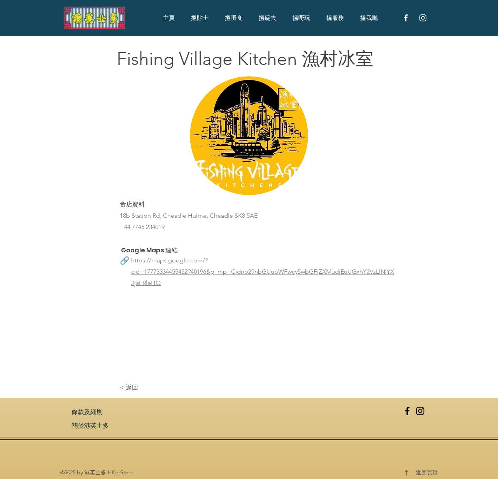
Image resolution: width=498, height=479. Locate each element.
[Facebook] (407, 411)
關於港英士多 (90, 425)
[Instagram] (420, 411)
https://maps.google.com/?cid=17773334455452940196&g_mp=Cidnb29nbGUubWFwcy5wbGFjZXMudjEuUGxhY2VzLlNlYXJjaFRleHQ (262, 272)
